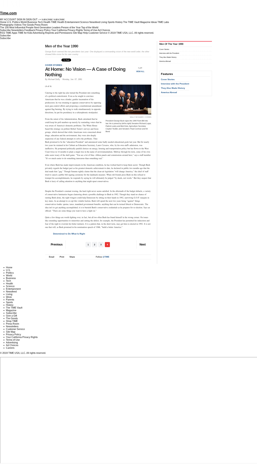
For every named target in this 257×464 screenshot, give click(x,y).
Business (11, 278)
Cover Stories (53, 65)
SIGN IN (21, 19)
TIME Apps (11, 33)
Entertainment (13, 289)
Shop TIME (12, 321)
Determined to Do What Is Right (69, 234)
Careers (10, 348)
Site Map (77, 33)
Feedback (29, 30)
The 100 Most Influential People (16, 27)
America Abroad (165, 61)
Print (62, 257)
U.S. (8, 270)
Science (10, 286)
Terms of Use (90, 30)
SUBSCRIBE (47, 19)
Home (9, 267)
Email (51, 257)
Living (9, 294)
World (9, 275)
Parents (10, 299)
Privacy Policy (43, 30)
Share (72, 257)
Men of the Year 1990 (61, 46)
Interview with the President (169, 53)
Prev (132, 67)
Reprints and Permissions (58, 33)
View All (140, 71)
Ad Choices (104, 30)
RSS (2, 33)
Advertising (38, 33)
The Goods (12, 318)
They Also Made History (168, 57)
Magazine (11, 310)
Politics (10, 273)
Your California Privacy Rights (67, 30)
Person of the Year (71, 27)
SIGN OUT (31, 19)
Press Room (12, 323)
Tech (8, 281)
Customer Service (97, 33)
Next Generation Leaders (47, 27)
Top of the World (89, 27)
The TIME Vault (14, 307)
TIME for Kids (25, 33)
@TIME (106, 257)
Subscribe (5, 30)
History (9, 305)
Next (148, 67)
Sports (9, 302)
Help (85, 33)
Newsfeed (11, 291)
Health (9, 283)
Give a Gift (11, 315)
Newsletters (17, 30)
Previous (56, 244)
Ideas (9, 297)
